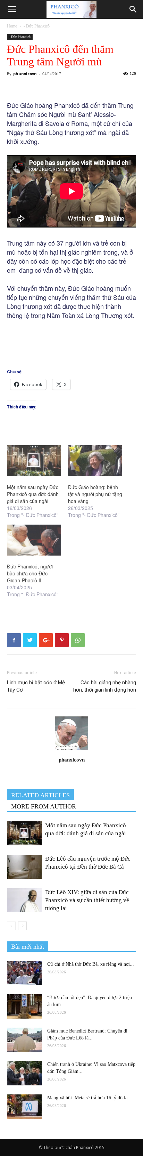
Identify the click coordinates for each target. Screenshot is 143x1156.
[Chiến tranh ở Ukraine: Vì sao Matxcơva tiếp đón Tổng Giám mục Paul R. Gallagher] (24, 1073)
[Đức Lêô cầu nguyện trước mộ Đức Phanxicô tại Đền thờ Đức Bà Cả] (24, 867)
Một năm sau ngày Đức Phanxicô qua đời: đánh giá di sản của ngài (33, 494)
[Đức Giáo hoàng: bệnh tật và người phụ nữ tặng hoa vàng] (95, 460)
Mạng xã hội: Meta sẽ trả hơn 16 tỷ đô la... (89, 1097)
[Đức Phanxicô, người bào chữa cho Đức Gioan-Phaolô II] (34, 540)
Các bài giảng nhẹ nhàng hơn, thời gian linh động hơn (104, 686)
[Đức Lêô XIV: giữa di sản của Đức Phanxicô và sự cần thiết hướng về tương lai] (24, 900)
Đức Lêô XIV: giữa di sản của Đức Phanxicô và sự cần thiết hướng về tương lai (87, 900)
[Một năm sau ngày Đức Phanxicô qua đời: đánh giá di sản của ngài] (34, 460)
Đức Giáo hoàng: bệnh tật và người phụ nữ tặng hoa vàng (95, 494)
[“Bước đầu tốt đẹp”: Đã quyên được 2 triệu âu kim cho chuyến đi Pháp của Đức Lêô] (24, 1006)
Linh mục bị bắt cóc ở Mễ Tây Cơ (36, 686)
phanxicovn (25, 73)
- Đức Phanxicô (37, 26)
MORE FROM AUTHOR (43, 806)
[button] (133, 9)
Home (12, 26)
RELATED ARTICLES (40, 795)
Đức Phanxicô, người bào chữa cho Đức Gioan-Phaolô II (30, 573)
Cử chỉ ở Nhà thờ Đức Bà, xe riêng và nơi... (90, 964)
